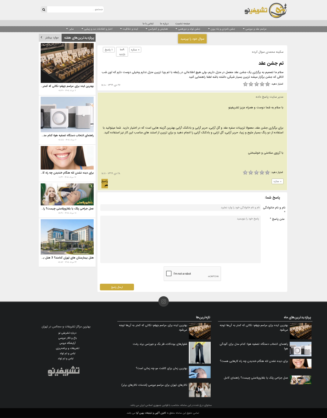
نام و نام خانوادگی (274, 210)
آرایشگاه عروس (67, 343)
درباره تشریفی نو (67, 333)
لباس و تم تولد (67, 353)
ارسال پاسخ (117, 287)
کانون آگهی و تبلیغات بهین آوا (151, 413)
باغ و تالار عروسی (67, 338)
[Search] (43, 9)
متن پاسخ (277, 219)
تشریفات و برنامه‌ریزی (67, 348)
